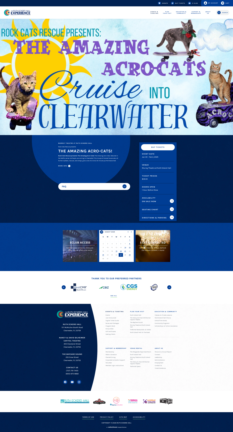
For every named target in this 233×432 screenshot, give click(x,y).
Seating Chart (150, 210)
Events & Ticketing (115, 311)
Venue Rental (136, 348)
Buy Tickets (180, 3)
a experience (117, 427)
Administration (160, 360)
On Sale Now (149, 201)
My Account (213, 3)
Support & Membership (116, 348)
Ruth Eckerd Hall (135, 315)
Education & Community (166, 311)
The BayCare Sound (136, 322)
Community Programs (162, 323)
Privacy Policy (106, 417)
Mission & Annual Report (163, 352)
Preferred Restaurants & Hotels (140, 330)
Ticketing (154, 12)
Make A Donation (111, 354)
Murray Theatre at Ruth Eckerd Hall (140, 326)
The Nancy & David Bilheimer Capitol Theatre (140, 363)
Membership (196, 12)
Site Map (123, 417)
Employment (159, 363)
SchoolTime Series (161, 320)
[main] (116, 135)
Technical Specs (135, 366)
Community (181, 12)
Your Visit (167, 12)
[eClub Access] (80, 246)
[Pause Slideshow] (169, 280)
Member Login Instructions (115, 365)
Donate (165, 3)
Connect (157, 354)
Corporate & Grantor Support (115, 360)
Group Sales (109, 329)
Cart (227, 3)
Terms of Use (88, 417)
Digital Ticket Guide (112, 320)
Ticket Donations (160, 368)
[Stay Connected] (153, 246)
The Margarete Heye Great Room (140, 352)
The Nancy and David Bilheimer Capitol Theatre (140, 318)
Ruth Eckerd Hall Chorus (163, 318)
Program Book (110, 326)
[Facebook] (65, 382)
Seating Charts (110, 334)
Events (108, 315)
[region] (116, 246)
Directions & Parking (154, 218)
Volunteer (109, 363)
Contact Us (158, 365)
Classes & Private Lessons (163, 315)
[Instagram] (79, 382)
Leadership (158, 357)
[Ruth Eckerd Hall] (17, 12)
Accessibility (139, 417)
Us (208, 12)
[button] (128, 232)
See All (113, 296)
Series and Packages (112, 323)
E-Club (195, 3)
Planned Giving (110, 357)
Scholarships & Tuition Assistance (166, 326)
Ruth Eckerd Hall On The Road (140, 332)
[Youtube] (72, 382)
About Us (159, 348)
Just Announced (111, 318)
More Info (62, 166)
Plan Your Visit (137, 311)
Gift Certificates (111, 331)
